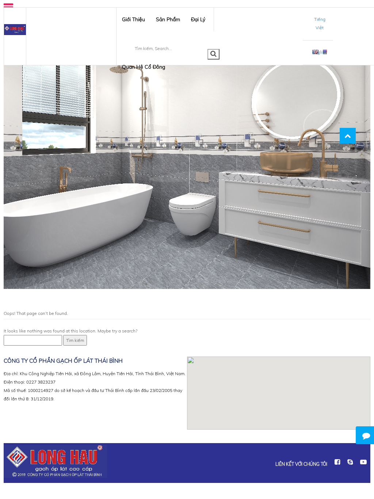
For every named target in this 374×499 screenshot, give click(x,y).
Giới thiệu (133, 19)
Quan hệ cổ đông (143, 67)
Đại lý (198, 19)
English (319, 52)
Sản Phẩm (168, 19)
